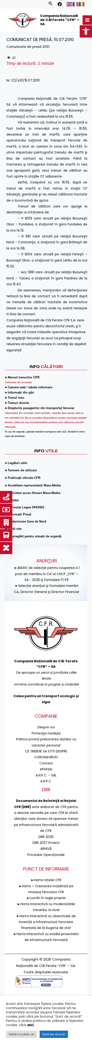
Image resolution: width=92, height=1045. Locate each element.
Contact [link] (46, 763)
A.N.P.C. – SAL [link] (46, 775)
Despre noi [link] (46, 727)
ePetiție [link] (46, 769)
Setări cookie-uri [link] (21, 1034)
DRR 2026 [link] (46, 837)
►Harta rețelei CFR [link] (46, 880)
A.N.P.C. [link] (46, 781)
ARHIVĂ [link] (46, 848)
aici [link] (30, 1025)
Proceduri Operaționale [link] (46, 855)
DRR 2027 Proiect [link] (46, 843)
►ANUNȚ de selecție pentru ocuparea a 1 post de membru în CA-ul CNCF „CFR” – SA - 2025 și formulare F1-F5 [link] (46, 574)
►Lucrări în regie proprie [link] (46, 898)
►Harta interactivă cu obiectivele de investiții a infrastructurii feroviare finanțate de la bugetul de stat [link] (46, 922)
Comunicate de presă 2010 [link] (28, 47)
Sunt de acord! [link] (53, 1034)
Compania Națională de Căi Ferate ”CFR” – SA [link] (59, 19)
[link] (86, 31)
